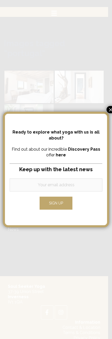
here (61, 154)
